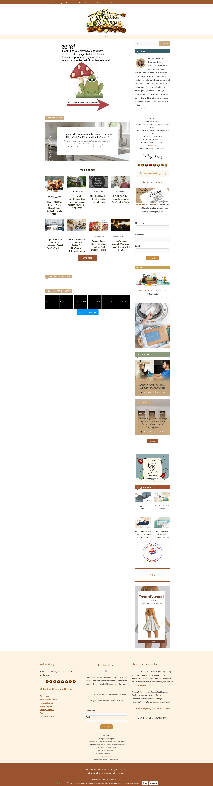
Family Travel (98, 191)
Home (44, 3)
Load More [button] (87, 258)
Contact (114, 3)
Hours (68, 3)
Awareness (120, 191)
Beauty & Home (47, 709)
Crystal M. (149, 392)
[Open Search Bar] (106, 37)
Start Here (44, 696)
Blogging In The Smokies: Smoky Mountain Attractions (162, 534)
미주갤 (152, 575)
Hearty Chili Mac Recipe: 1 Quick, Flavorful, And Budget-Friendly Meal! (54, 208)
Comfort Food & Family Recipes (54, 197)
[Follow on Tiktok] (143, 165)
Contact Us (152, 145)
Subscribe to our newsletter (147, 204)
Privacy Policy (93, 773)
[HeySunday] (152, 347)
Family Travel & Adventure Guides (120, 235)
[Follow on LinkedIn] (162, 165)
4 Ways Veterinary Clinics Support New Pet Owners (152, 386)
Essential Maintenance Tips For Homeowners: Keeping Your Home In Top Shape (76, 202)
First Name (140, 223)
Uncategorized (143, 363)
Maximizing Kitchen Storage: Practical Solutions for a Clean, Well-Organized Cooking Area (152, 423)
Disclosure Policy (109, 773)
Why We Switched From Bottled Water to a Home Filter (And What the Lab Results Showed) (87, 136)
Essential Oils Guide (48, 699)
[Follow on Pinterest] (146, 165)
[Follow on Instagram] (139, 165)
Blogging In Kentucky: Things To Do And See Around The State (143, 534)
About (52, 3)
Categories (100, 3)
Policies (87, 3)
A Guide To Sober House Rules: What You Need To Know (120, 199)
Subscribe (78, 3)
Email (137, 246)
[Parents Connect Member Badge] (152, 561)
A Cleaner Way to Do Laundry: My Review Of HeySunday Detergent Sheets (76, 245)
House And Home (76, 191)
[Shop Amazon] (166, 165)
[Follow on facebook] (154, 165)
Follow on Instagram (87, 312)
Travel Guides (46, 706)
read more (140, 108)
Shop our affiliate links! (152, 182)
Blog (60, 3)
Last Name (139, 234)
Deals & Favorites (47, 716)
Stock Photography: (152, 709)
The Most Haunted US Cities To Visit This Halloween (98, 199)
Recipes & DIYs (46, 703)
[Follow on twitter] (158, 165)
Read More (86, 149)
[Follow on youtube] (150, 165)
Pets (42, 713)
